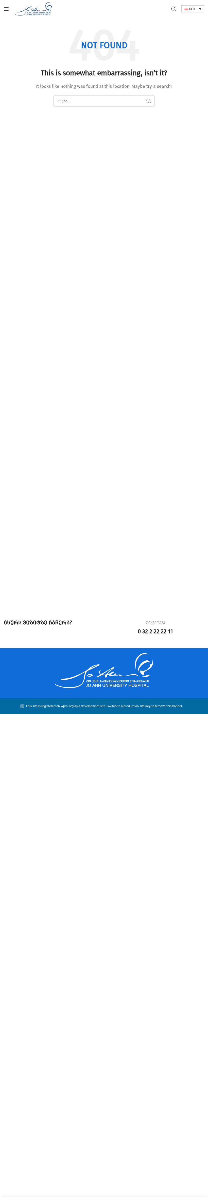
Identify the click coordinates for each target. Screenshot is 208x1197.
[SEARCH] (149, 101)
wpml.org (67, 706)
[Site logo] (33, 8)
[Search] (174, 9)
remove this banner (168, 706)
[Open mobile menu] (6, 9)
